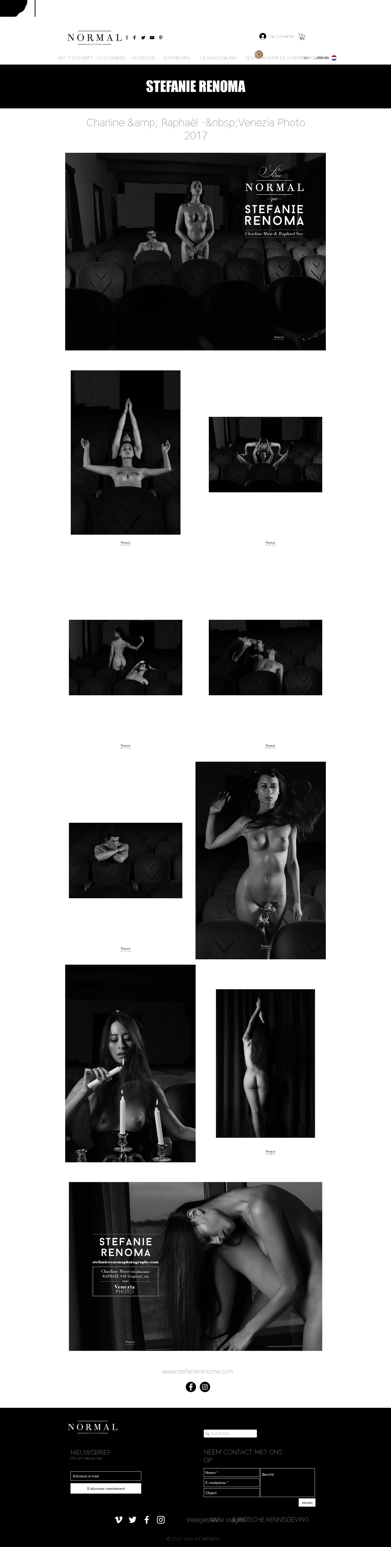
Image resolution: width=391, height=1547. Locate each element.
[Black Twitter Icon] (143, 37)
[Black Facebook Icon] (134, 37)
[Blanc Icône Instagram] (161, 1520)
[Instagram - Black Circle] (205, 1387)
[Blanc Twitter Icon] (132, 1520)
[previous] (74, 761)
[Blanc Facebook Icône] (147, 1520)
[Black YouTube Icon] (152, 37)
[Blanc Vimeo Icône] (118, 1520)
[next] (316, 761)
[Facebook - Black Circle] (191, 1387)
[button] (302, 36)
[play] (314, 1360)
